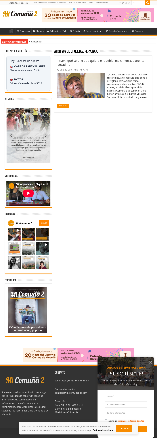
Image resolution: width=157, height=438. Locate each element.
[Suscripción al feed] (56, 51)
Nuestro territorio (93, 31)
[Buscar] (147, 2)
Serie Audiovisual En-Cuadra (81, 3)
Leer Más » (63, 106)
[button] (14, 234)
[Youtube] (126, 3)
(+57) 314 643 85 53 (78, 380)
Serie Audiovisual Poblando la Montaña (49, 3)
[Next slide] (45, 135)
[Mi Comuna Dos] (20, 13)
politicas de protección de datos (131, 421)
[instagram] (129, 3)
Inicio (11, 31)
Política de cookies (103, 430)
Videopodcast (102, 3)
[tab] (18, 160)
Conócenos (25, 31)
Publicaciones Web (58, 31)
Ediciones (40, 31)
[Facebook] (120, 3)
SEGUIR (44, 223)
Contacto (139, 31)
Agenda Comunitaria (118, 31)
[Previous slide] (11, 135)
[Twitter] (123, 3)
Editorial (76, 31)
